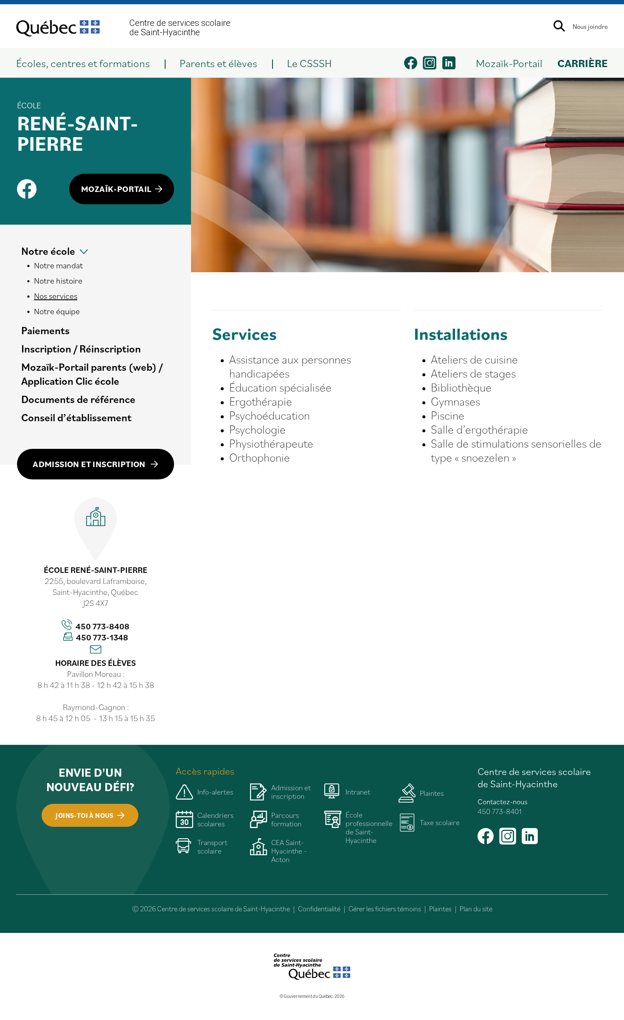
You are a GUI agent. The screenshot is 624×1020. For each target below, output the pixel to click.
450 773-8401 (500, 811)
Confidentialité (319, 908)
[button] (90, 63)
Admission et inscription (90, 464)
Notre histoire (58, 280)
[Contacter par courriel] (95, 650)
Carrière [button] (582, 63)
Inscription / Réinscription (81, 348)
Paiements (45, 330)
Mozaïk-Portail (509, 63)
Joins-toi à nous (84, 815)
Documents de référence (78, 399)
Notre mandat (58, 265)
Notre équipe (57, 311)
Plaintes (440, 908)
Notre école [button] (48, 251)
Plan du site (476, 908)
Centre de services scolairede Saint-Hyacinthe (179, 27)
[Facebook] (27, 189)
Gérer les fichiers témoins (385, 908)
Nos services (55, 295)
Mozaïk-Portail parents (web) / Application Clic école (92, 374)
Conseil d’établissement (76, 417)
